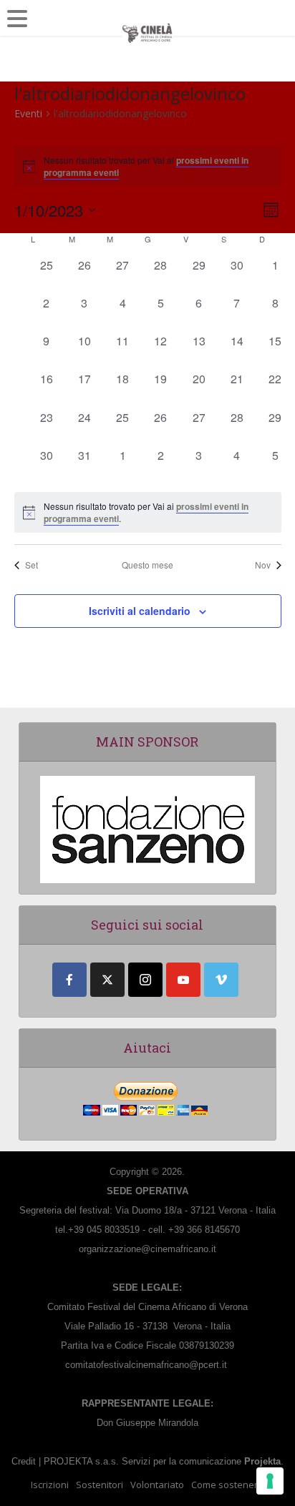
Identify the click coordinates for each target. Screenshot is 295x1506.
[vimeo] (221, 980)
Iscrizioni (50, 1484)
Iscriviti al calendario (139, 611)
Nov (263, 565)
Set (31, 565)
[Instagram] (145, 980)
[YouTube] (183, 980)
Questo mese (147, 565)
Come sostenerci (227, 1484)
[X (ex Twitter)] (107, 980)
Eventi (28, 113)
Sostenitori (99, 1484)
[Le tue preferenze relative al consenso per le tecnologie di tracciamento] (270, 1481)
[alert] (147, 512)
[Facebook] (69, 980)
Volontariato (157, 1484)
